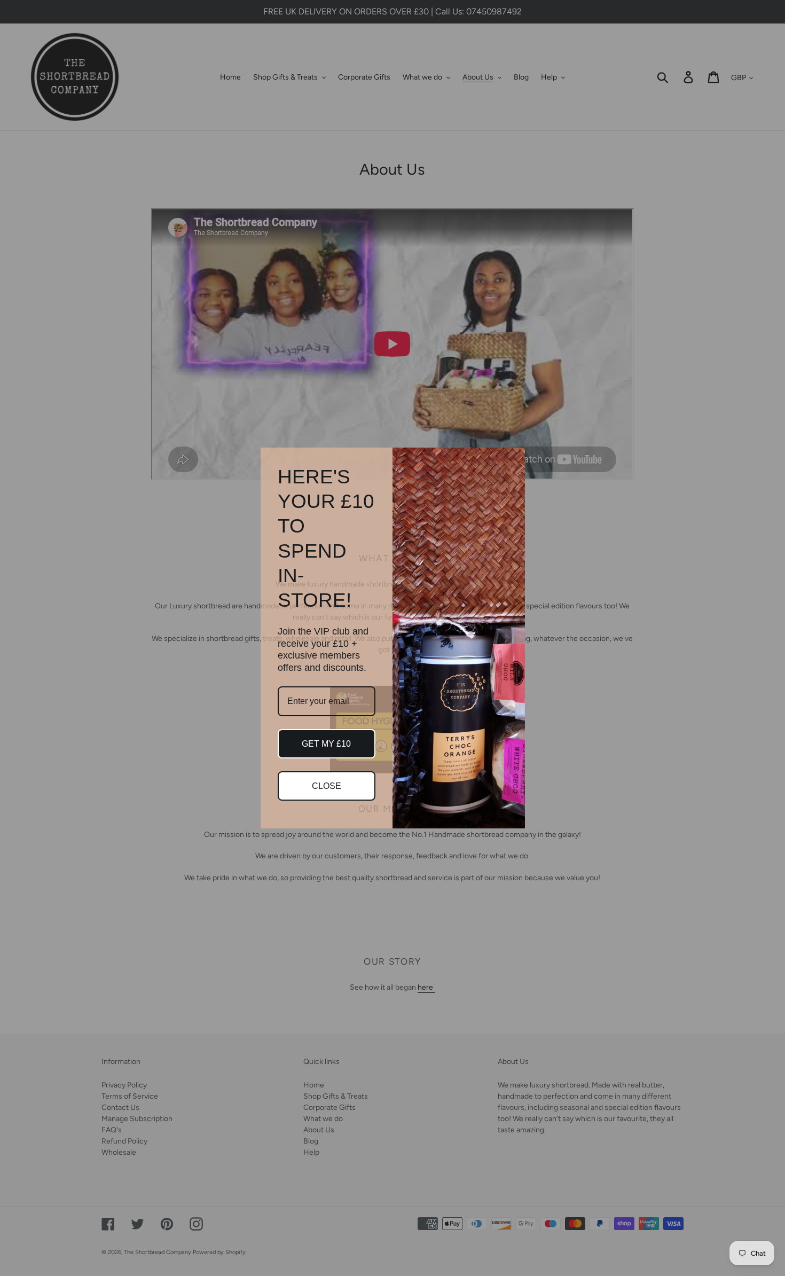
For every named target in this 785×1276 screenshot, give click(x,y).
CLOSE (326, 785)
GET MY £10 (326, 743)
